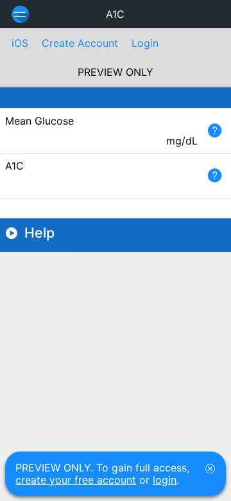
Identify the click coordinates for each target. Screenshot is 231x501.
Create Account (80, 43)
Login (145, 43)
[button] (214, 131)
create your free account (75, 479)
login (164, 479)
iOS (20, 43)
